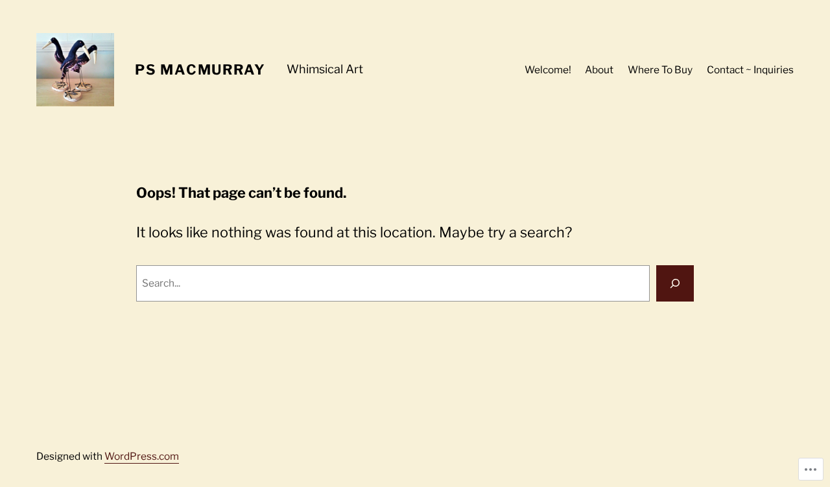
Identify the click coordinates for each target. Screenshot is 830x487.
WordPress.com (141, 456)
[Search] (675, 283)
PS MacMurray (200, 69)
